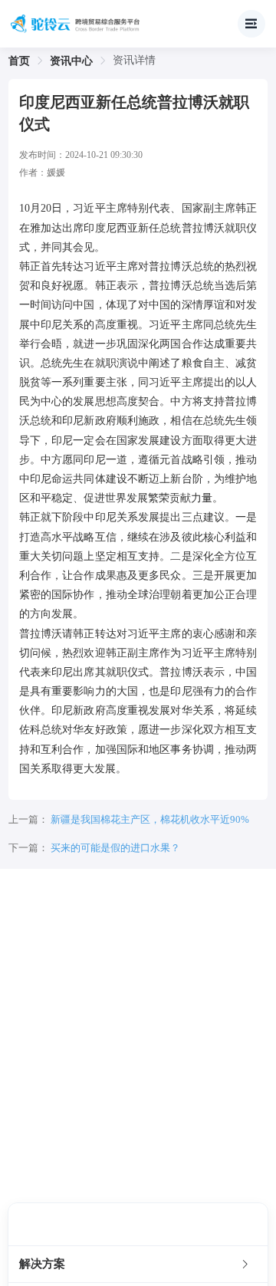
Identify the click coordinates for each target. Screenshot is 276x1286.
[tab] (138, 1264)
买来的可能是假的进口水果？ (115, 847)
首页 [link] (19, 61)
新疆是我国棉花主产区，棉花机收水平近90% (150, 819)
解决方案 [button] (42, 1264)
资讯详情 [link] (134, 60)
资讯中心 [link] (71, 61)
